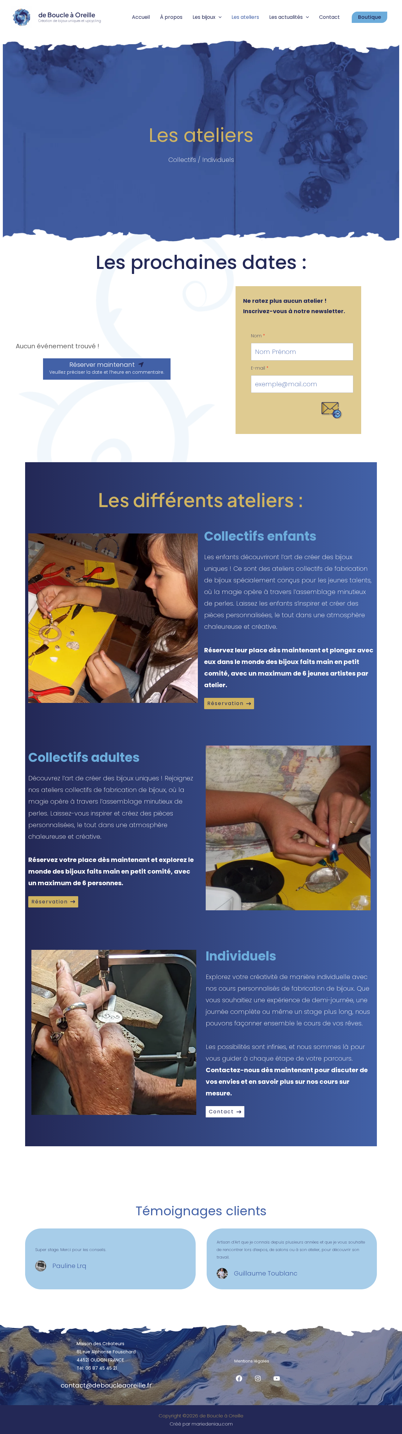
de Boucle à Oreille (66, 15)
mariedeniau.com (212, 1424)
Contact (329, 17)
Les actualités (286, 17)
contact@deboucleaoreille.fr (106, 1385)
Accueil (141, 17)
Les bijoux (204, 17)
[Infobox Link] (110, 1266)
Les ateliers (245, 17)
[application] (218, 17)
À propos (171, 17)
